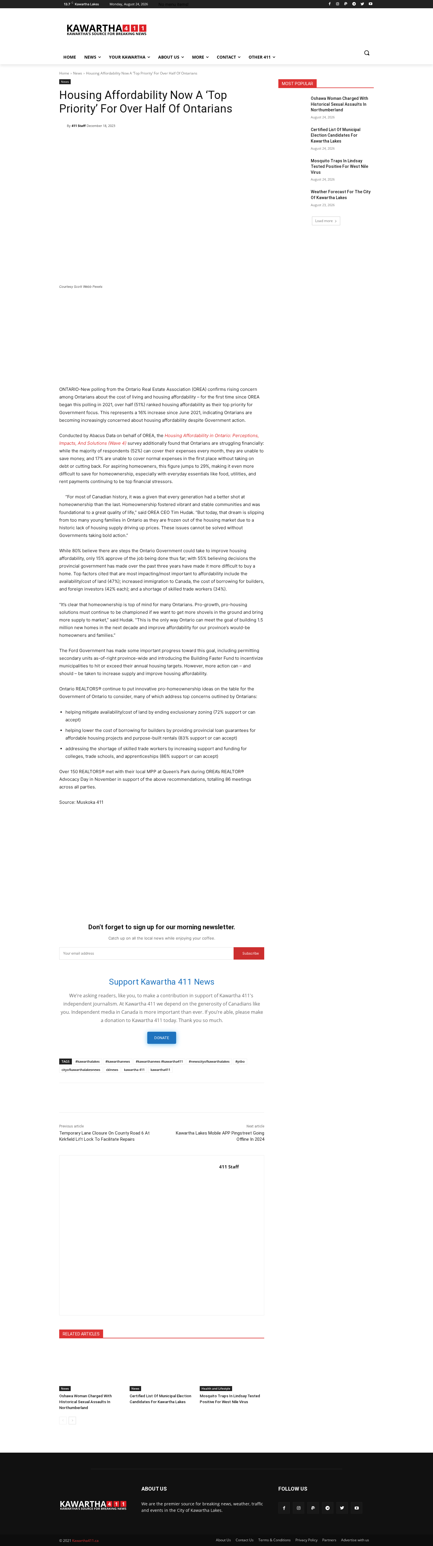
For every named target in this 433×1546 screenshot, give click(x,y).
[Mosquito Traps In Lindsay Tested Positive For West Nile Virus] (232, 1368)
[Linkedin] (133, 141)
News (77, 73)
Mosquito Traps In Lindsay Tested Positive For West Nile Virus (339, 166)
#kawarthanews (117, 1061)
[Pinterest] (106, 141)
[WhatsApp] (119, 141)
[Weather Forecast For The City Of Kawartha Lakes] (292, 199)
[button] (367, 53)
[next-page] (72, 1420)
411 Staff (79, 125)
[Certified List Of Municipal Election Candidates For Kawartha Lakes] (162, 1368)
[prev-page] (63, 1420)
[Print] (173, 141)
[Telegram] (354, 4)
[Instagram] (337, 4)
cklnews (112, 1069)
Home (64, 73)
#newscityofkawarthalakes (209, 1061)
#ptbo (240, 1061)
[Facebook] (329, 4)
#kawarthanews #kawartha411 (159, 1061)
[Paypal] (346, 4)
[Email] (160, 141)
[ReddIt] (146, 141)
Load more (324, 220)
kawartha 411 (134, 1069)
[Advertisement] (161, 338)
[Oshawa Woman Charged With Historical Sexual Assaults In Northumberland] (91, 1368)
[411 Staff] (63, 126)
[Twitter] (362, 4)
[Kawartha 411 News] (106, 29)
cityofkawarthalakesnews (81, 1069)
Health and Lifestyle (215, 1388)
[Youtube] (370, 4)
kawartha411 (160, 1069)
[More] (187, 141)
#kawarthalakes (87, 1061)
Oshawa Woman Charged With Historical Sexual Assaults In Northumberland (85, 1402)
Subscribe (250, 953)
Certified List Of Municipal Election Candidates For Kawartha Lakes (336, 135)
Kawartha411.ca (85, 1540)
